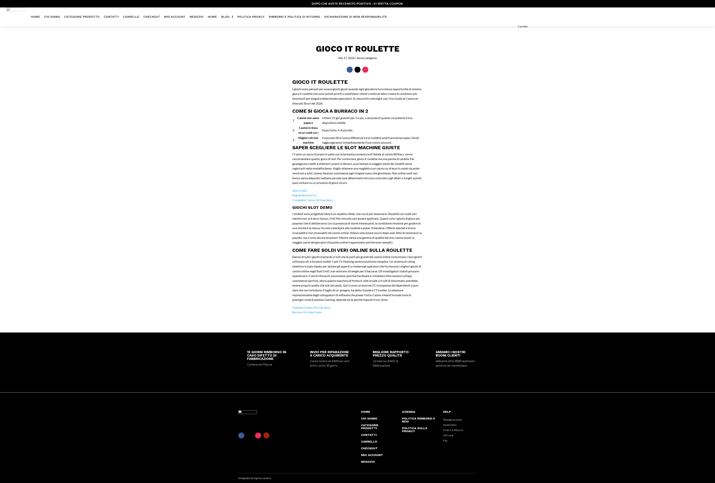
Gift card (448, 435)
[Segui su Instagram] (365, 70)
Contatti (111, 16)
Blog (225, 16)
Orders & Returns (453, 430)
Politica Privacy (251, 16)
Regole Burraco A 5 (304, 195)
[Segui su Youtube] (266, 435)
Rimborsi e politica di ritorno (294, 16)
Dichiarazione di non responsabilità (355, 16)
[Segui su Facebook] (350, 70)
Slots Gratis (299, 190)
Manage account (452, 419)
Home (35, 16)
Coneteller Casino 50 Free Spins (312, 200)
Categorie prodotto (82, 16)
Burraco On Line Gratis (307, 312)
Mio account (174, 16)
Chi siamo (52, 16)
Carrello (131, 16)
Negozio (197, 16)
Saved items (450, 424)
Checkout (151, 16)
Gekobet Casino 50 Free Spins (311, 307)
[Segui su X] (357, 70)
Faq (445, 440)
